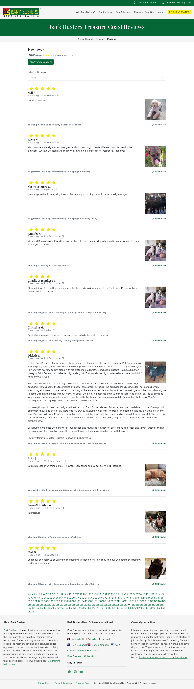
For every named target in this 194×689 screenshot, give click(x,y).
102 (74, 601)
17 (76, 594)
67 (96, 598)
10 (57, 594)
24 (96, 594)
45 (162, 594)
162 (37, 608)
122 (152, 601)
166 (54, 608)
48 (35, 598)
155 (145, 605)
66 (92, 598)
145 (105, 605)
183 (121, 608)
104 (83, 601)
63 (83, 598)
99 (62, 601)
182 (117, 608)
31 (119, 594)
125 (163, 601)
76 (123, 598)
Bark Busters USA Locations (82, 656)
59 (70, 598)
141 (89, 605)
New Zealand (78, 645)
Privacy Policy (44, 683)
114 (122, 601)
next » (31, 611)
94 (45, 601)
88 (162, 598)
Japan (105, 639)
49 (38, 598)
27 (106, 594)
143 (97, 605)
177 (97, 608)
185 (130, 608)
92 (38, 601)
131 (49, 605)
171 (74, 608)
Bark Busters (10, 630)
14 (67, 594)
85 (152, 598)
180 (109, 608)
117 (133, 601)
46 (29, 598)
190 (151, 608)
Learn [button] (160, 12)
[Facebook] (69, 672)
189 (146, 608)
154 (141, 605)
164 (46, 608)
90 (32, 601)
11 (59, 594)
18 (78, 594)
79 (133, 598)
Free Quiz (150, 12)
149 (121, 605)
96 (52, 601)
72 (111, 598)
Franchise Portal (83, 683)
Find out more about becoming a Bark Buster (163, 657)
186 (134, 608)
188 (142, 608)
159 (161, 605)
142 (93, 605)
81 (139, 598)
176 (93, 608)
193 (163, 608)
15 (70, 594)
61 (76, 598)
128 (37, 605)
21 (87, 594)
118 (136, 601)
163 (41, 608)
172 (78, 608)
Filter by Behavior (37, 72)
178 (101, 608)
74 (117, 598)
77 (127, 598)
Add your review (41, 62)
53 (51, 598)
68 (99, 598)
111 (111, 601)
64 (86, 598)
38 (140, 594)
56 (60, 598)
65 (89, 598)
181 (113, 608)
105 (87, 601)
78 (129, 598)
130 (46, 605)
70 (106, 598)
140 (85, 605)
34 (128, 594)
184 (125, 608)
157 (153, 605)
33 (124, 594)
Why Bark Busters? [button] (85, 12)
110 (108, 601)
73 (114, 598)
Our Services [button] (105, 12)
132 (53, 605)
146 (109, 605)
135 (65, 605)
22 (90, 594)
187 (138, 608)
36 (134, 594)
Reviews (138, 12)
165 (50, 608)
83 (145, 598)
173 (82, 608)
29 (112, 594)
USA (117, 645)
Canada (92, 639)
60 (73, 598)
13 (65, 594)
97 (55, 601)
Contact (100, 39)
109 (104, 601)
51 (45, 598)
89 (29, 601)
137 (73, 605)
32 (121, 594)
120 (144, 601)
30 (115, 594)
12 (62, 594)
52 (48, 598)
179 (105, 608)
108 (100, 601)
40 (147, 594)
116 (129, 601)
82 (142, 598)
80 (136, 598)
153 (137, 605)
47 (32, 598)
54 (54, 598)
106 (91, 601)
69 (102, 598)
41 (150, 594)
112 (115, 601)
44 (159, 594)
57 (63, 598)
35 (131, 594)
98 (58, 601)
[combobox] (33, 78)
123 (156, 601)
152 (133, 605)
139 (81, 605)
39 (143, 594)
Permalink (160, 125)
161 (33, 608)
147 (113, 605)
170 (71, 608)
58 (66, 598)
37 (137, 594)
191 (154, 608)
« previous (33, 594)
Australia (76, 639)
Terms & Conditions (63, 683)
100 (66, 601)
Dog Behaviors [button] (123, 12)
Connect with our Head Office (83, 651)
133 (57, 605)
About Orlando (86, 39)
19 (81, 594)
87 (159, 598)
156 (149, 605)
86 (155, 598)
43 (156, 594)
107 (95, 601)
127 (33, 605)
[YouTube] (81, 672)
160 (30, 608)
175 (89, 608)
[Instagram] (75, 672)
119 (140, 601)
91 (36, 601)
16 (73, 594)
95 (48, 601)
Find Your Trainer (179, 12)
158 (157, 605)
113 (118, 601)
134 (61, 605)
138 (77, 605)
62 (79, 598)
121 (148, 601)
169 (66, 608)
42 (153, 594)
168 (62, 608)
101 (70, 601)
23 (93, 594)
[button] (163, 78)
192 (158, 608)
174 (85, 608)
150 (125, 605)
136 (69, 605)
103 (78, 601)
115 (125, 601)
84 (149, 598)
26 (102, 594)
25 (99, 594)
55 (57, 598)
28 (109, 594)
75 (120, 598)
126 (29, 605)
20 (84, 594)
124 (159, 601)
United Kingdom (100, 645)
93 (42, 601)
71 (109, 598)
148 (117, 605)
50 (41, 598)
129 (41, 605)
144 (101, 605)
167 (58, 608)
